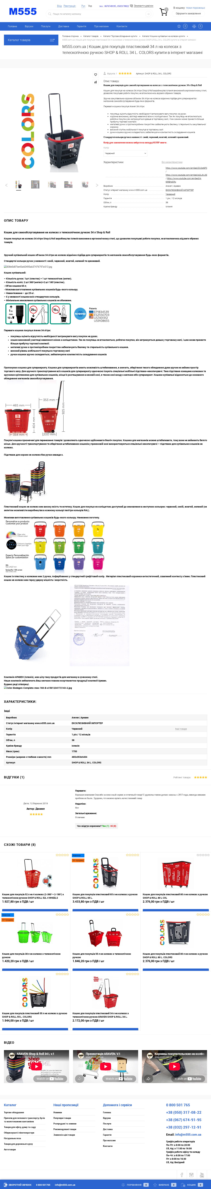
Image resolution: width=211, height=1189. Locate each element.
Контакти (122, 26)
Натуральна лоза (12, 1138)
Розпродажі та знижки (64, 1123)
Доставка (63, 26)
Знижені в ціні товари (64, 1134)
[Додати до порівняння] (96, 82)
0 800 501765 (43, 1184)
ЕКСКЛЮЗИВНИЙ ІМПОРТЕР (180, 190)
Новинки (57, 1112)
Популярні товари (62, 1117)
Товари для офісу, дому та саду (20, 1127)
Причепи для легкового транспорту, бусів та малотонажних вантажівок (24, 1119)
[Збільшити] (52, 131)
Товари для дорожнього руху (18, 1143)
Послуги (45, 26)
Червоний (170, 194)
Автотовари (10, 1149)
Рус (83, 6)
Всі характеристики (172, 162)
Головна (12, 26)
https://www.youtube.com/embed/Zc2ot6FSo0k (188, 168)
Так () (105, 825)
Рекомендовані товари (64, 1129)
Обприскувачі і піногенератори (19, 1132)
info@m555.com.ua (65, 1184)
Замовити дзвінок (143, 5)
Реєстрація (69, 6)
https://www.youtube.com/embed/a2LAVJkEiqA (188, 175)
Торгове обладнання (14, 1112)
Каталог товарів (19, 40)
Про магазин (101, 26)
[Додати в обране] (96, 75)
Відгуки (29, 26)
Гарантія (81, 26)
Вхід (59, 6)
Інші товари (181, 728)
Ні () (113, 825)
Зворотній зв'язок (19, 1184)
